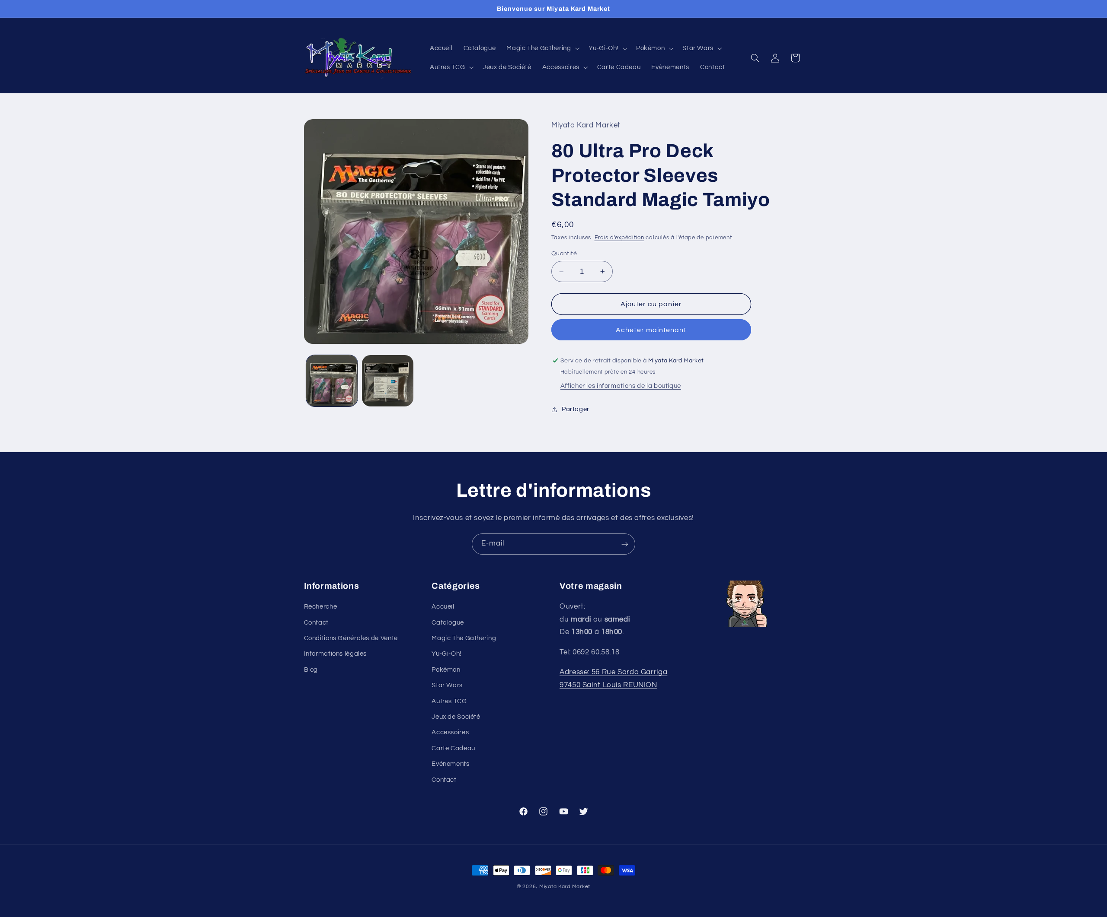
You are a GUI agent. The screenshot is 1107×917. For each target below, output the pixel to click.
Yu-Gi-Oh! (446, 654)
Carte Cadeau (453, 748)
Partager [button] (575, 409)
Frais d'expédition (619, 238)
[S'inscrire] (625, 544)
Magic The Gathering (464, 638)
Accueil (443, 607)
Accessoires (450, 733)
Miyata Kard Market (564, 886)
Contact (316, 622)
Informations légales (335, 654)
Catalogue (448, 622)
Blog (311, 669)
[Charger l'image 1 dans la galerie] (332, 380)
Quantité (564, 254)
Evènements (450, 764)
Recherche (320, 607)
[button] (542, 48)
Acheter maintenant (651, 330)
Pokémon (446, 669)
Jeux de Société (456, 717)
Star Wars (447, 685)
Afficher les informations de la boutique (620, 386)
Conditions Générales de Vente (351, 638)
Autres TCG (449, 701)
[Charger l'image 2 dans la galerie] (387, 380)
